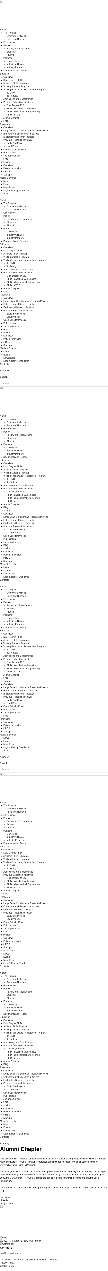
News (6, 181)
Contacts (4, 193)
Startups (7, 175)
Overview (8, 77)
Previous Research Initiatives (17, 140)
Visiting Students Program (16, 86)
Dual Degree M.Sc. (16, 105)
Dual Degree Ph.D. (12, 80)
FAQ (5, 121)
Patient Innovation (12, 168)
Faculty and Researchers (19, 48)
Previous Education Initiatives (18, 102)
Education (5, 74)
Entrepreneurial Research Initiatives (21, 134)
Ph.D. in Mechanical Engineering (23, 111)
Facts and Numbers (16, 39)
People (7, 45)
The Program (9, 33)
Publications (9, 152)
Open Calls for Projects (14, 149)
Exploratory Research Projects (18, 137)
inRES (6, 171)
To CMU (11, 93)
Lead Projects (14, 146)
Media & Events (8, 178)
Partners (7, 58)
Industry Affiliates (15, 64)
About (3, 29)
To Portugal (12, 96)
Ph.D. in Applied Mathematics (21, 108)
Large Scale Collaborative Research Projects (25, 130)
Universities (13, 61)
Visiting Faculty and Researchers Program (24, 89)
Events (6, 184)
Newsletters (9, 187)
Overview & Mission (17, 36)
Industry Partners (15, 67)
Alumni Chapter (11, 118)
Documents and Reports (15, 70)
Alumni (10, 55)
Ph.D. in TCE (13, 115)
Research (5, 124)
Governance (9, 42)
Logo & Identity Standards (16, 190)
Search (4, 377)
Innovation (5, 162)
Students (11, 52)
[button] (54, 373)
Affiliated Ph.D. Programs (16, 83)
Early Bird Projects (16, 143)
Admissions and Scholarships (18, 99)
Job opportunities (12, 156)
